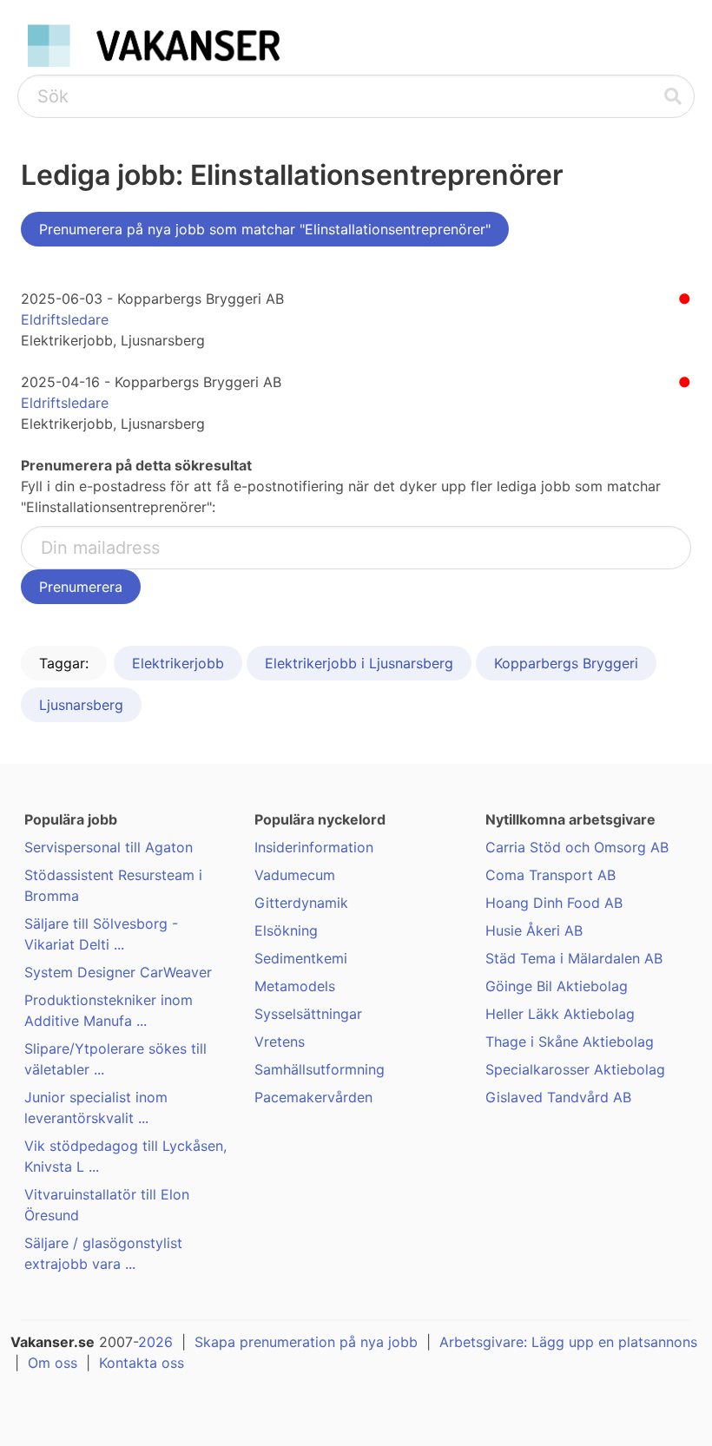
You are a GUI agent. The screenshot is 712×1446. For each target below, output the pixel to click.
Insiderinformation (313, 847)
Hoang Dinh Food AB (554, 902)
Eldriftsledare (65, 319)
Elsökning (286, 930)
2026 (155, 1342)
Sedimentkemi (300, 958)
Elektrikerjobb (178, 663)
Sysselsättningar (308, 1013)
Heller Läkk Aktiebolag (560, 1013)
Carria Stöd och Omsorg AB (577, 847)
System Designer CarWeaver (118, 972)
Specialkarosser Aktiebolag (575, 1069)
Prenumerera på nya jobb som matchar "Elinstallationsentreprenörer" (265, 229)
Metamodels (294, 986)
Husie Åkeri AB (534, 930)
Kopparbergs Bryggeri (566, 663)
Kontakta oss (141, 1362)
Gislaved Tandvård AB (558, 1097)
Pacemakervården (313, 1097)
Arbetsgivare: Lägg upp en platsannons (568, 1342)
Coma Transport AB (550, 875)
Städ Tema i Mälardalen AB (574, 958)
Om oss (52, 1362)
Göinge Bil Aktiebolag (556, 986)
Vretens (279, 1041)
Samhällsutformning (319, 1069)
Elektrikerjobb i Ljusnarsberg (359, 663)
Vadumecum (294, 875)
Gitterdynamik (301, 902)
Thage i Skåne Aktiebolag (569, 1041)
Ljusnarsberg (81, 704)
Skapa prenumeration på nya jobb (306, 1342)
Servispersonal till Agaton (108, 847)
